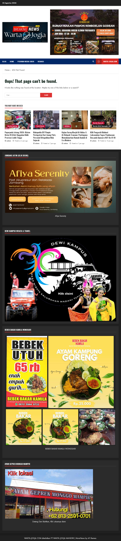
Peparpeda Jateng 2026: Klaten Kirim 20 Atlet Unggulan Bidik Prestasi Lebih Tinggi (17, 135)
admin (9, 141)
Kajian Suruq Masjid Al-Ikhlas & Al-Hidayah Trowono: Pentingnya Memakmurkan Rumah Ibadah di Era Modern (74, 136)
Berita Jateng (12, 126)
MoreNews (80, 538)
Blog (4, 61)
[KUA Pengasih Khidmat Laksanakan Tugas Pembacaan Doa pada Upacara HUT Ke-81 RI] (103, 119)
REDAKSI (41, 61)
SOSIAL (67, 126)
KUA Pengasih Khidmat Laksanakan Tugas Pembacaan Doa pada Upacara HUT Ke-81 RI (103, 135)
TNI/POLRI (40, 126)
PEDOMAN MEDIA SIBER (25, 61)
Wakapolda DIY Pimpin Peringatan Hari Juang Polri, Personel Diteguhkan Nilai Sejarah (44, 136)
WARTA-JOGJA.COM (110, 61)
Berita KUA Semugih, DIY (102, 126)
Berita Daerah (98, 123)
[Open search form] (93, 61)
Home (12, 61)
